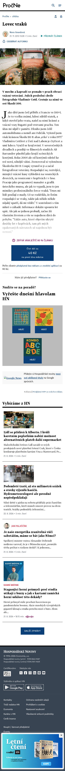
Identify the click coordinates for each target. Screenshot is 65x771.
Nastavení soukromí (35, 709)
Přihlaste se (44, 277)
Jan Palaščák (19, 526)
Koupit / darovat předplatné (16, 727)
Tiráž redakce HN (12, 705)
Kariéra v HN (9, 714)
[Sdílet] (55, 16)
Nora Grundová (17, 32)
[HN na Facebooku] (25, 672)
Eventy (7, 732)
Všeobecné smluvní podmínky (40, 714)
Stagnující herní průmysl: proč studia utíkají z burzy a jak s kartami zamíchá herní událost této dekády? (31, 593)
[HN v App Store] (35, 687)
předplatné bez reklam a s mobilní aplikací (37, 265)
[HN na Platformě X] (21, 672)
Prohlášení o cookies (35, 705)
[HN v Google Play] (14, 687)
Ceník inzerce (10, 719)
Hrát (21, 329)
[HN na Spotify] (39, 672)
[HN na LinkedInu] (34, 672)
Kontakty (8, 700)
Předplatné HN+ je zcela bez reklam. (48, 392)
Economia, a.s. (22, 656)
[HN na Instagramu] (30, 672)
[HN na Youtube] (43, 672)
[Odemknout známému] (61, 16)
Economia (8, 709)
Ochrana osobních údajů (37, 700)
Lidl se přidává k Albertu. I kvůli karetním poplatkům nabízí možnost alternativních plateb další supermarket (32, 436)
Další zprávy (32, 631)
